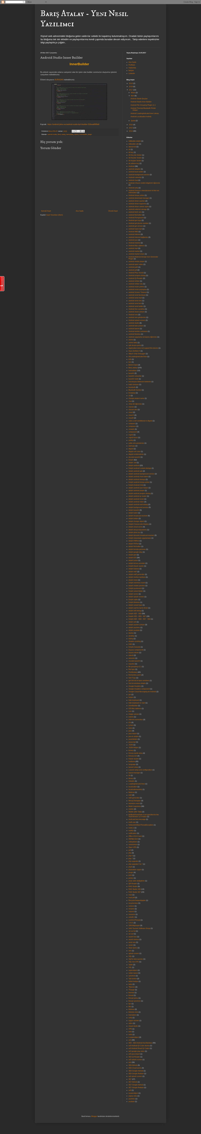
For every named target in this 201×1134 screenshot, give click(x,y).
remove (131, 906)
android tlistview (135, 334)
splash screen (134, 953)
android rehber (134, 281)
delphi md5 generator (137, 574)
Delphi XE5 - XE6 (135, 614)
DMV (130, 644)
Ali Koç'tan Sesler (135, 158)
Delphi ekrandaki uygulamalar (140, 538)
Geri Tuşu (132, 678)
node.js (131, 828)
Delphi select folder (136, 591)
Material (132, 792)
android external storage (138, 209)
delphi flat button (135, 546)
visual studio (133, 1026)
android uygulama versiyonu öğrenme (143, 337)
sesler (131, 945)
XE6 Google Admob (136, 1071)
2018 (131, 87)
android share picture (136, 312)
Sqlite (131, 965)
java (130, 731)
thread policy (133, 998)
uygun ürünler (134, 1021)
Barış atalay (61, 134)
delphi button (133, 518)
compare (132, 424)
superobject (133, 970)
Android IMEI (133, 232)
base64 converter (135, 376)
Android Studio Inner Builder (141, 102)
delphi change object (136, 521)
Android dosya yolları (136, 195)
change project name (136, 398)
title (130, 1007)
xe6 (130, 1062)
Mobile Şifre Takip (135, 812)
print (130, 875)
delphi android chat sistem (138, 477)
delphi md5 (133, 572)
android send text (135, 303)
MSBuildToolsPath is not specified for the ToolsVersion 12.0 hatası (144, 816)
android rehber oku (136, 284)
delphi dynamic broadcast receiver (141, 535)
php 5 (131, 856)
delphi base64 (134, 510)
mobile (131, 809)
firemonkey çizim (135, 675)
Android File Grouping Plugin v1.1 (143, 105)
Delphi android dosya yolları (139, 482)
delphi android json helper (138, 488)
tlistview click (133, 1012)
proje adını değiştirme (137, 881)
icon (130, 711)
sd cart (131, 934)
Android (131, 166)
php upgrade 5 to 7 (136, 864)
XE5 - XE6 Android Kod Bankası (140, 1043)
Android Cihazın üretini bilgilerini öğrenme (144, 183)
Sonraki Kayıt (46, 211)
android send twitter (136, 306)
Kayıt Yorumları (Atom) (54, 215)
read (130, 895)
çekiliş (131, 440)
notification (133, 833)
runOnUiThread (134, 920)
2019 (131, 83)
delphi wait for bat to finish (138, 608)
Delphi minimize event (137, 583)
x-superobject (134, 1037)
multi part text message (137, 819)
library (131, 778)
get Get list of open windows (139, 681)
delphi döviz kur (134, 532)
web (130, 1032)
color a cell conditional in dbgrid (140, 421)
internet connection (136, 720)
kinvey (131, 750)
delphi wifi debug (135, 611)
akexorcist (132, 147)
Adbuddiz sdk (134, 144)
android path (133, 267)
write (130, 1035)
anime (131, 340)
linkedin (131, 781)
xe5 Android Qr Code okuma (139, 1046)
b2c (130, 362)
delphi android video (136, 502)
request (131, 911)
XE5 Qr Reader (134, 1057)
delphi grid (132, 555)
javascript (132, 742)
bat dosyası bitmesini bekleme (140, 382)
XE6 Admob (133, 1065)
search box (133, 937)
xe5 (130, 1040)
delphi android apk (135, 471)
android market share (136, 254)
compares (132, 426)
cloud (131, 412)
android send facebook (137, 295)
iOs (130, 722)
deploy (131, 633)
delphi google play (135, 552)
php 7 (131, 858)
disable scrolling (135, 641)
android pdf (133, 270)
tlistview (131, 1009)
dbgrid (131, 449)
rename (131, 909)
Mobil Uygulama (135, 806)
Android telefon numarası (138, 331)
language (132, 764)
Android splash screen (137, 320)
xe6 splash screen (135, 1076)
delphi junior (133, 560)
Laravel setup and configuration (140, 770)
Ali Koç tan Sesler (135, 155)
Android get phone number (138, 223)
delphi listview (134, 569)
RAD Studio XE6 (135, 889)
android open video (136, 264)
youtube (132, 1101)
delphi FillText (134, 544)
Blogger (94, 1116)
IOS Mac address (135, 708)
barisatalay (69, 134)
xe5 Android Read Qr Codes (139, 1048)
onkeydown (133, 842)
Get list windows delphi (137, 683)
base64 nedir (133, 379)
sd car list (132, 931)
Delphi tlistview (134, 602)
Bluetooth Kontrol (135, 390)
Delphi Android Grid (136, 485)
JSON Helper (133, 748)
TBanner (132, 987)
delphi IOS (132, 558)
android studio (52, 134)
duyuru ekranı (134, 653)
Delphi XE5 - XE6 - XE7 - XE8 (140, 619)
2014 (131, 131)
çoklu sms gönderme (136, 443)
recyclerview (133, 903)
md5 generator (134, 798)
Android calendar (135, 177)
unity (130, 1018)
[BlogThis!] (75, 131)
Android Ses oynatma (137, 309)
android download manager (139, 198)
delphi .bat (132, 463)
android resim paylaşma (137, 289)
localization (133, 787)
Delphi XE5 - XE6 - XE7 (137, 616)
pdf (130, 850)
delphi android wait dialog (138, 504)
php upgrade (133, 861)
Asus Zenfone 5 (134, 351)
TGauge (132, 990)
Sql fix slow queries (136, 959)
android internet (134, 234)
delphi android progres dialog (140, 493)
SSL (130, 967)
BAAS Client (133, 365)
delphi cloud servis (135, 527)
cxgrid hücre (133, 438)
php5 (130, 867)
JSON (131, 745)
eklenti (76, 134)
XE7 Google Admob (136, 1085)
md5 (130, 795)
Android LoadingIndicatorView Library (145, 113)
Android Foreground (136, 218)
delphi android (134, 465)
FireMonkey (133, 672)
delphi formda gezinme (137, 549)
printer (131, 878)
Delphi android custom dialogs (140, 468)
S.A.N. (131, 923)
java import (133, 734)
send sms (132, 942)
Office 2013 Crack (135, 836)
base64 (131, 373)
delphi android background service (141, 474)
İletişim (131, 71)
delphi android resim (136, 499)
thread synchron (135, 1001)
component (133, 432)
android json (133, 240)
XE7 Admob (133, 1082)
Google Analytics (135, 686)
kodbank (132, 761)
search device (134, 939)
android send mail (135, 298)
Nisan (133, 93)
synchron (132, 976)
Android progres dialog (137, 275)
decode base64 (134, 457)
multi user (132, 822)
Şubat (133, 121)
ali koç (131, 152)
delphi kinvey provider (137, 563)
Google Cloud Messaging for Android (142, 692)
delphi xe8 (132, 622)
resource (132, 914)
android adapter (134, 169)
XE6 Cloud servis (135, 1068)
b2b (130, 359)
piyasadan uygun (135, 870)
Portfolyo (132, 65)
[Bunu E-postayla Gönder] (73, 131)
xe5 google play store (137, 1051)
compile (131, 429)
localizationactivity (135, 789)
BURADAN (59, 80)
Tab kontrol (133, 979)
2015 (131, 128)
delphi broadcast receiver (138, 516)
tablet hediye (133, 981)
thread (131, 995)
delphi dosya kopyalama (138, 530)
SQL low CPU (134, 962)
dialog (131, 639)
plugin (90, 134)
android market (134, 251)
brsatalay (132, 393)
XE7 (130, 1079)
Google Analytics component (139, 689)
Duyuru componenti (136, 650)
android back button (136, 172)
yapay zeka (133, 1096)
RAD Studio (133, 886)
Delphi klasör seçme (136, 566)
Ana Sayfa (79, 211)
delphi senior (133, 594)
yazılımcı (132, 1099)
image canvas (134, 714)
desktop (131, 636)
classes (131, 407)
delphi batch (133, 513)
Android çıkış (133, 188)
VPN (130, 1029)
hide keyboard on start (137, 703)
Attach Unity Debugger (137, 354)
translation (132, 1015)
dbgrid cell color (134, 451)
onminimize (133, 844)
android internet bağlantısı (138, 237)
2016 (131, 125)
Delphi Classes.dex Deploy (139, 524)
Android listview (134, 243)
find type (132, 669)
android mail (133, 248)
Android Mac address (136, 246)
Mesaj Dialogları (135, 801)
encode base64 (134, 661)
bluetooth (132, 387)
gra (130, 694)
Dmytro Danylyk (134, 647)
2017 (131, 90)
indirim (131, 717)
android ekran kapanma (137, 204)
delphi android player (136, 491)
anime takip (133, 343)
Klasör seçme (134, 759)
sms (130, 951)
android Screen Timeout (137, 292)
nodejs (131, 831)
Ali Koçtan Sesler (135, 161)
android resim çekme (136, 287)
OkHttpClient (133, 839)
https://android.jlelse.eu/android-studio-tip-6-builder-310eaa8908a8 (73, 124)
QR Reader (133, 884)
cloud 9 (131, 415)
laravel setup (133, 767)
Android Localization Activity (141, 117)
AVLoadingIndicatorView (138, 357)
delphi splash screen (136, 597)
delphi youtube (134, 630)
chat (130, 401)
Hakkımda (132, 68)
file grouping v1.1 (135, 667)
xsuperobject (133, 1093)
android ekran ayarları (137, 201)
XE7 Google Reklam (136, 1088)
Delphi (131, 460)
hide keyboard (134, 700)
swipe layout (133, 973)
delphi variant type (135, 605)
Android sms (133, 315)
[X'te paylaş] (78, 131)
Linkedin (132, 73)
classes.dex (133, 410)
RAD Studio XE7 (135, 892)
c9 (129, 396)
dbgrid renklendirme (136, 454)
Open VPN (132, 847)
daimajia (132, 446)
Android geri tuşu (135, 220)
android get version (136, 226)
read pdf (132, 898)
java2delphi (133, 739)
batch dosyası (134, 384)
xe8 (130, 1090)
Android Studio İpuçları (139, 99)
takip (130, 984)
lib (129, 775)
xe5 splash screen (135, 1060)
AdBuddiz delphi (135, 141)
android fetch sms (135, 212)
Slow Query (133, 948)
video (131, 1023)
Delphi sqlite (133, 600)
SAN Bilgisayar (134, 925)
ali (129, 149)
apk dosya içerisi (135, 345)
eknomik (132, 658)
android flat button (135, 215)
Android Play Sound (136, 273)
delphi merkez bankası (137, 577)
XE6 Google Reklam (136, 1074)
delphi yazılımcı (134, 628)
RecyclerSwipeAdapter (137, 900)
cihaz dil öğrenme (135, 404)
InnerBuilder (83, 134)
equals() (132, 664)
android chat (133, 180)
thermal (131, 993)
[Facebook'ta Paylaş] (80, 131)
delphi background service (138, 507)
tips (130, 1004)
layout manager (134, 773)
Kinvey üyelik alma (135, 753)
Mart (133, 96)
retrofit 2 (132, 917)
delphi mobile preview (137, 586)
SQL (130, 956)
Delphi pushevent (135, 588)
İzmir (130, 728)
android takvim (134, 329)
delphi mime (133, 580)
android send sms (135, 301)
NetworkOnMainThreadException (141, 825)
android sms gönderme (137, 317)
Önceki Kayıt (113, 211)
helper (131, 697)
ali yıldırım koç (134, 163)
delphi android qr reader (138, 496)
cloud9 (131, 418)
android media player (136, 261)
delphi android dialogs (137, 479)
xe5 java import (134, 1054)
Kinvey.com (133, 756)
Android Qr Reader (136, 278)
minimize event (134, 803)
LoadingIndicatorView (137, 784)
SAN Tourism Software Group (139, 928)
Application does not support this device (143, 348)
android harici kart (135, 229)
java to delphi (134, 736)
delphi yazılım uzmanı (137, 625)
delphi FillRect (134, 541)
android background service (139, 175)
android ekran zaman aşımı (139, 207)
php (130, 853)
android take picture (136, 326)
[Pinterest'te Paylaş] (83, 131)
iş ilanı (131, 725)
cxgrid (131, 435)
